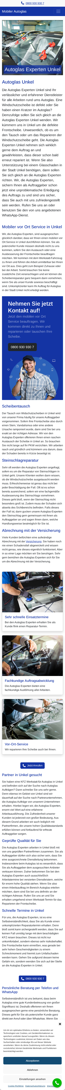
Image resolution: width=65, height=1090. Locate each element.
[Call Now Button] (57, 1082)
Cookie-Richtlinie (16, 1086)
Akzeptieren (32, 1060)
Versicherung (34, 541)
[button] (60, 1023)
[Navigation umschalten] (58, 11)
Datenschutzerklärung (35, 1086)
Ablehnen (32, 1069)
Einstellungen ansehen (32, 1079)
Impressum (52, 1086)
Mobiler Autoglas (14, 11)
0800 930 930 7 (22, 347)
